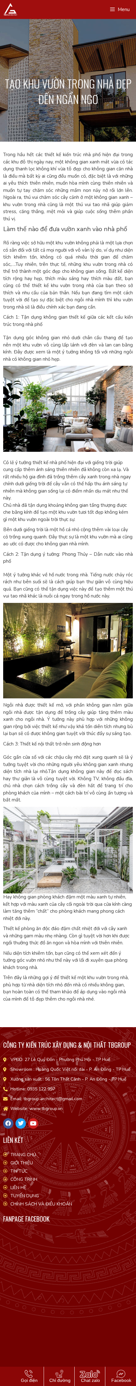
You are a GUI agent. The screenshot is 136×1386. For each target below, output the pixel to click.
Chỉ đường (59, 1380)
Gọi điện (29, 1380)
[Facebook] (8, 1123)
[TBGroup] (10, 9)
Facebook (120, 1380)
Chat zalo (90, 1380)
